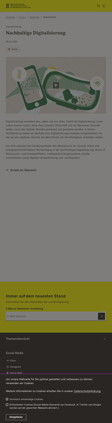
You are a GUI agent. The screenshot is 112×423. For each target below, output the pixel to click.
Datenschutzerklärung (87, 391)
